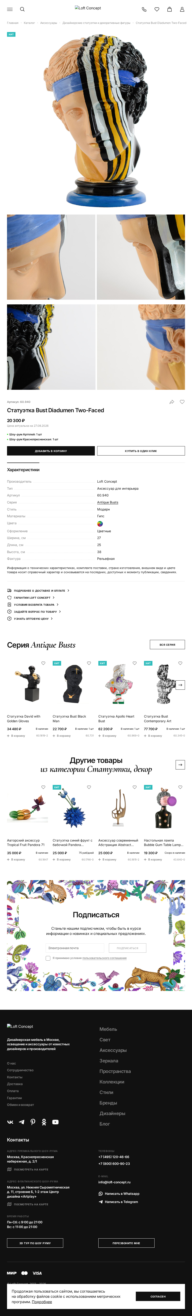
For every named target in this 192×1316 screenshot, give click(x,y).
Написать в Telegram (121, 1202)
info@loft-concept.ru (114, 1182)
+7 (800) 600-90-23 (114, 1164)
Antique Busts (107, 502)
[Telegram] (21, 1122)
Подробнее (42, 1301)
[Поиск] (22, 9)
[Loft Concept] (96, 9)
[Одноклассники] (44, 1122)
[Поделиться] (172, 402)
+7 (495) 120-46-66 (113, 1157)
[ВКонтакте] (10, 1122)
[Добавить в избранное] (182, 402)
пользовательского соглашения (104, 958)
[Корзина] (169, 9)
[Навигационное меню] (10, 9)
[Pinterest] (33, 1122)
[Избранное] (157, 9)
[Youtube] (55, 1122)
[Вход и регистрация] (182, 9)
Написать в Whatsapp (122, 1194)
